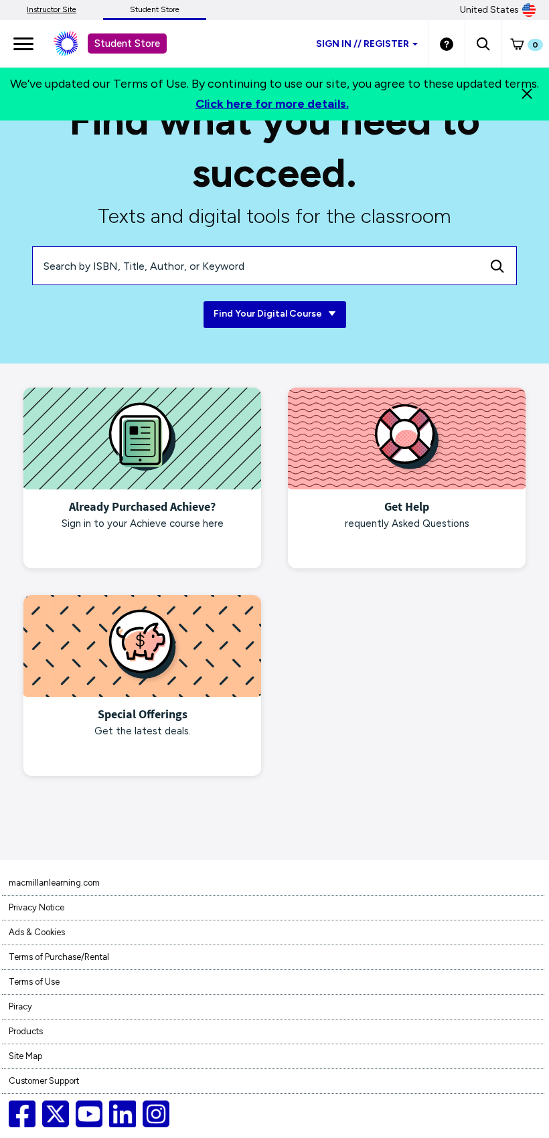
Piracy (20, 1006)
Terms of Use (34, 982)
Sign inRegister (362, 44)
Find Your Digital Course (269, 313)
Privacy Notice (36, 907)
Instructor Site (51, 9)
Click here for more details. (272, 103)
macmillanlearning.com (54, 883)
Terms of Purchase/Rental (59, 957)
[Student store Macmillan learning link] (76, 43)
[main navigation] (23, 43)
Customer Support (44, 1081)
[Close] (527, 93)
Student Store (154, 9)
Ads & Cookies (37, 932)
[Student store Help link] (447, 43)
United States (489, 9)
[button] (483, 43)
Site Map (25, 1056)
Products (26, 1031)
